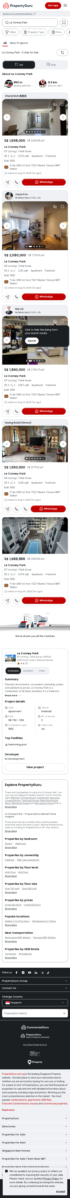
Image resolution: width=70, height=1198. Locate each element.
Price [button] (42, 670)
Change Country (12, 996)
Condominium (28, 797)
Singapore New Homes (16, 1150)
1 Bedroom (20, 843)
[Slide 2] (29, 131)
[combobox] (34, 22)
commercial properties (55, 1103)
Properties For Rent (14, 1142)
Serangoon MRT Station (18, 937)
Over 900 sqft (29, 888)
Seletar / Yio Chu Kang (17, 921)
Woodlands (25, 954)
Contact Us (9, 988)
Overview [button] (13, 670)
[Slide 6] (40, 131)
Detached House (49, 800)
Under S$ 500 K (32, 905)
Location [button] (28, 670)
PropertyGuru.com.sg (13, 1074)
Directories (8, 1126)
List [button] (21, 64)
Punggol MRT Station (44, 937)
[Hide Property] (55, 104)
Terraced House (30, 800)
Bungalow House (44, 803)
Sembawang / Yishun (44, 921)
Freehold (9, 860)
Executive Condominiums (15, 1103)
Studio (8, 843)
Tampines (10, 954)
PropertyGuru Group (15, 981)
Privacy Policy (51, 1178)
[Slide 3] (32, 131)
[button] (5, 43)
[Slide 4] (35, 131)
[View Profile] (35, 96)
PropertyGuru (10, 1118)
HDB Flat (15, 797)
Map (53, 64)
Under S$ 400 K (13, 905)
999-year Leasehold (28, 860)
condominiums (19, 1100)
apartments (34, 1100)
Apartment (43, 797)
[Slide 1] (26, 131)
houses (34, 1103)
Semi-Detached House (17, 803)
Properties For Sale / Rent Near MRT (24, 1158)
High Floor (10, 872)
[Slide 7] (42, 131)
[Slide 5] (37, 131)
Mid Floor (23, 872)
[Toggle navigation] (65, 5)
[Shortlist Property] (62, 104)
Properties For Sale (13, 1134)
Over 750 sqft (12, 888)
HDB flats (46, 1100)
